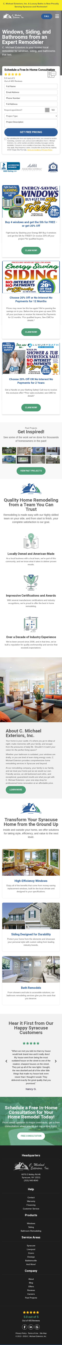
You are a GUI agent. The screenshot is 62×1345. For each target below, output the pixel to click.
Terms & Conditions (34, 150)
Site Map (43, 1333)
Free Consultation (31, 1136)
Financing (31, 1205)
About (31, 1279)
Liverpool (31, 1249)
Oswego (31, 1257)
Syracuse (31, 1245)
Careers (31, 1294)
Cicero (31, 1253)
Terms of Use (33, 1333)
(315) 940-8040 (31, 1177)
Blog (31, 1283)
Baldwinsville (31, 1260)
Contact (31, 1197)
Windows (31, 1223)
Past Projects (31, 1298)
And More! (31, 1264)
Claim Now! (31, 250)
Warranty (31, 1201)
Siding (31, 1227)
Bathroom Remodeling (31, 1231)
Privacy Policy (47, 150)
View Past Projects (31, 470)
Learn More (16, 789)
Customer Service (31, 1209)
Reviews (31, 1290)
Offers (31, 1286)
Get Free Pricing (31, 132)
